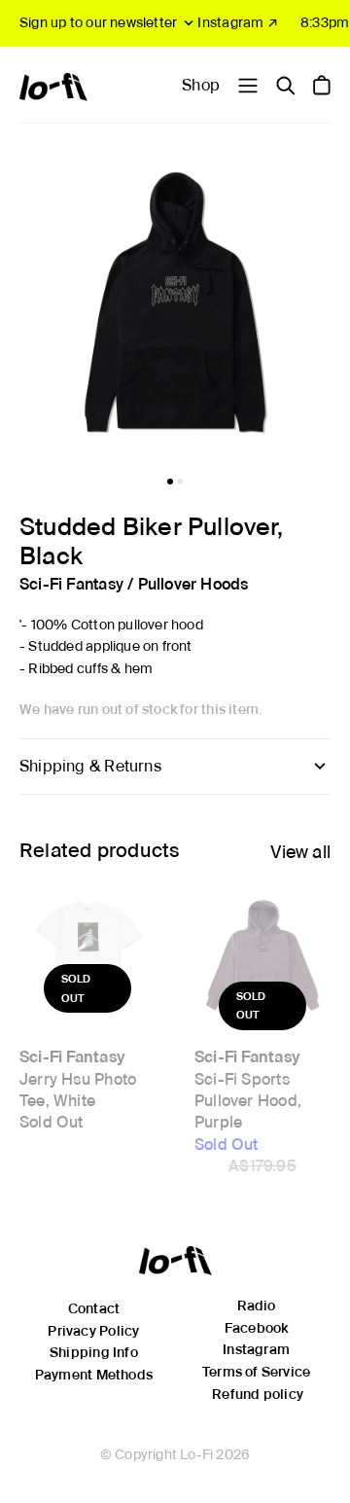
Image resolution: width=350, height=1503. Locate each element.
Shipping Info (94, 1352)
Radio (256, 1305)
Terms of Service (256, 1371)
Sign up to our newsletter (98, 22)
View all (300, 851)
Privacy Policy (93, 1331)
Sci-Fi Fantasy (71, 584)
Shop (201, 85)
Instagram (256, 1349)
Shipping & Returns (90, 766)
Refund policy (257, 1394)
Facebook (257, 1328)
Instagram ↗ (237, 22)
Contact (94, 1308)
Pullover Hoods (193, 584)
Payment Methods (94, 1374)
